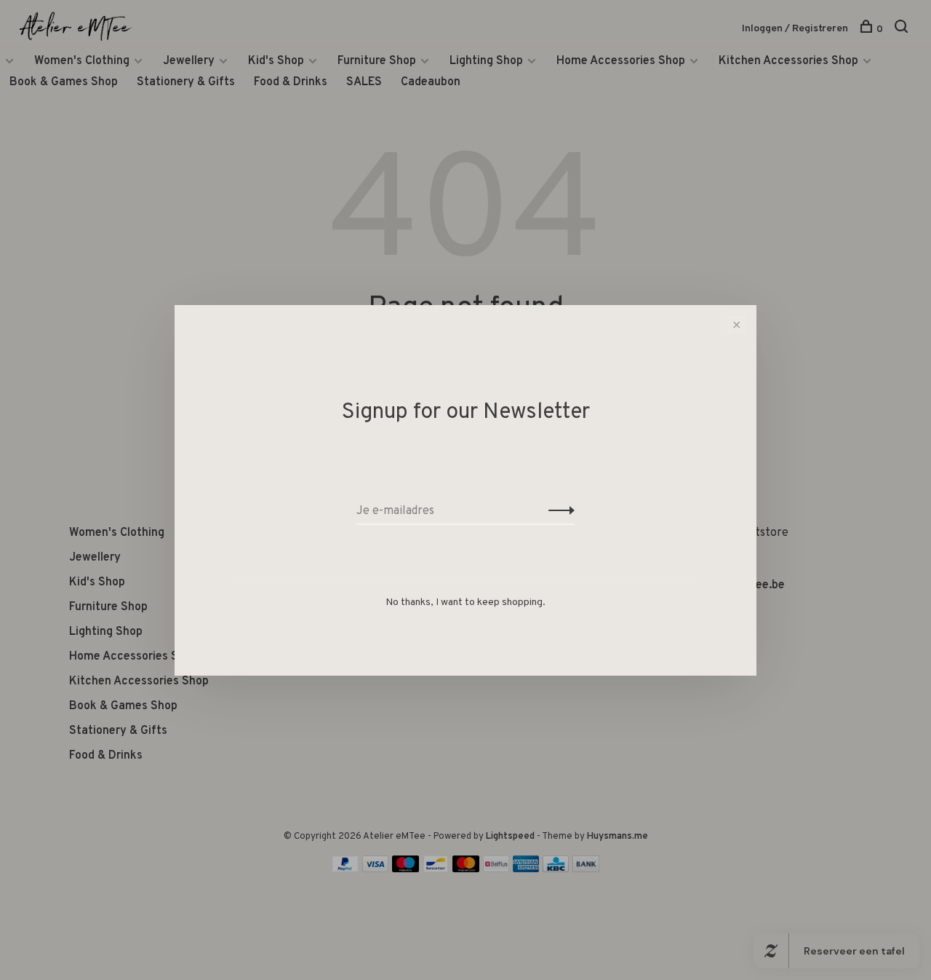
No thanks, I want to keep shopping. (465, 602)
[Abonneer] (557, 511)
